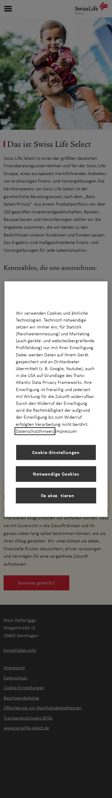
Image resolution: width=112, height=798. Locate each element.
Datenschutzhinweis (35, 431)
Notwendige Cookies (56, 473)
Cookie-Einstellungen (56, 452)
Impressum (66, 431)
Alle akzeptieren (56, 495)
